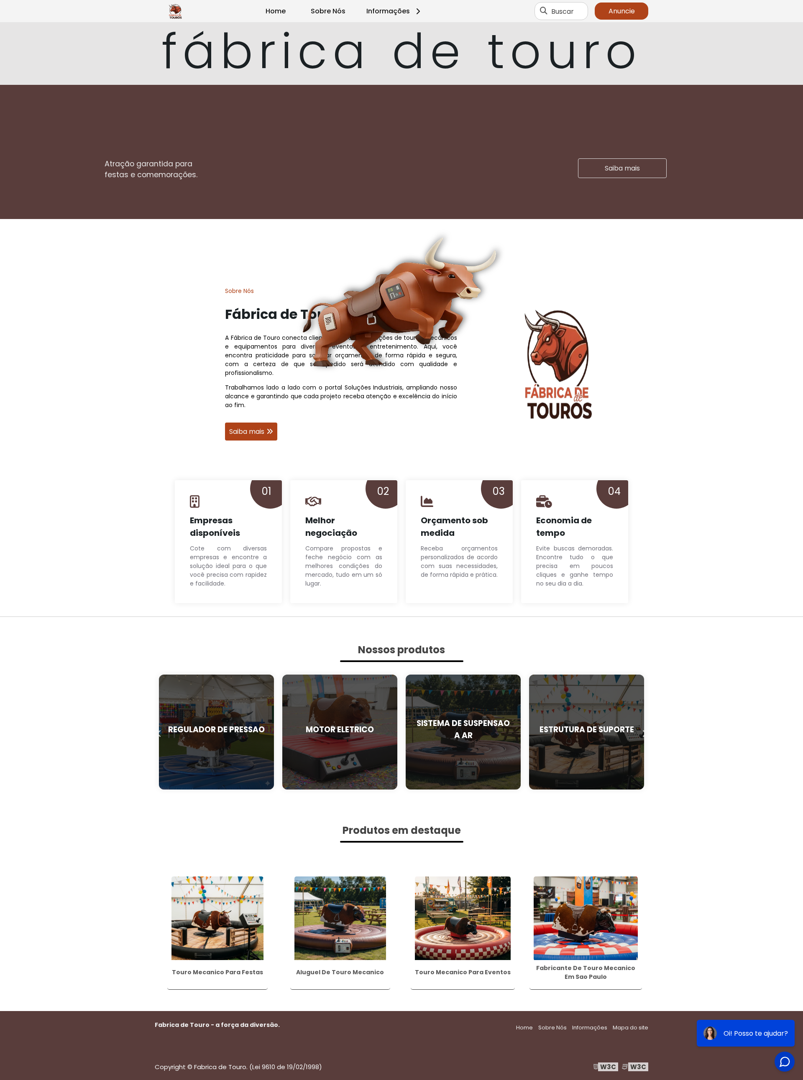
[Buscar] (544, 11)
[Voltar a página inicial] (175, 11)
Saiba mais (622, 168)
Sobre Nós (328, 11)
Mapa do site (630, 1028)
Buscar (562, 11)
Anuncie (622, 11)
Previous (159, 732)
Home (276, 11)
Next (644, 732)
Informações (388, 11)
